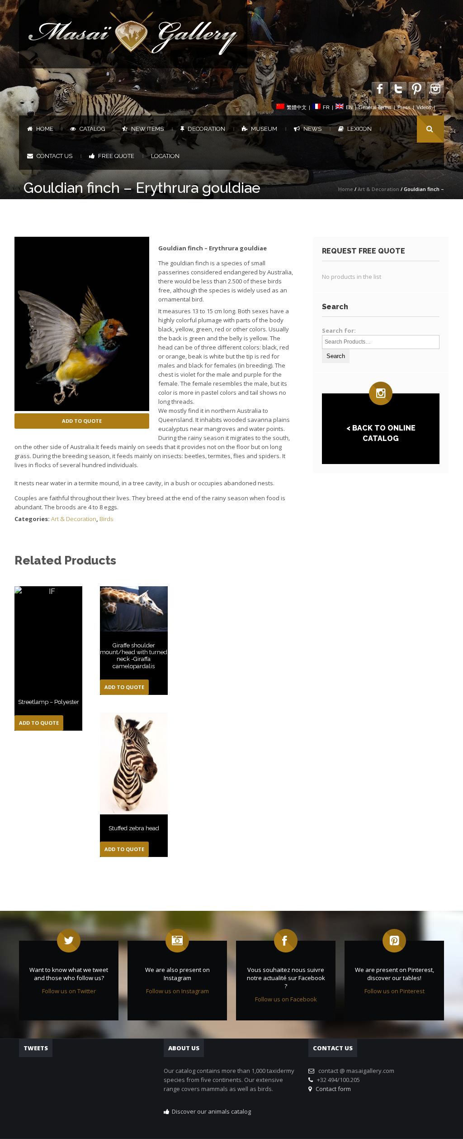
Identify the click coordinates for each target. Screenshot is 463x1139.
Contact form (332, 1089)
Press (404, 107)
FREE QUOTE (116, 156)
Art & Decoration (378, 189)
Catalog (92, 128)
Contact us (54, 156)
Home (44, 128)
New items (147, 128)
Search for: (339, 330)
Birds (106, 519)
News (312, 128)
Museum (264, 128)
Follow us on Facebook (286, 999)
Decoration (206, 128)
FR (326, 107)
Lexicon (359, 128)
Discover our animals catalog (211, 1111)
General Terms (375, 107)
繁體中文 (297, 107)
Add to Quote (82, 420)
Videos (423, 107)
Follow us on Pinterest (394, 991)
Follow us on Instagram (177, 991)
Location (165, 156)
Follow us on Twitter (69, 991)
